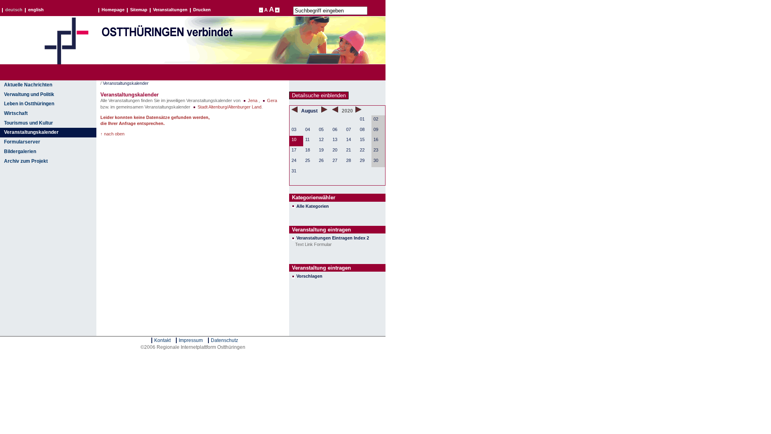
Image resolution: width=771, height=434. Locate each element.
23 (375, 149)
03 (294, 129)
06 (334, 129)
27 (334, 160)
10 (294, 139)
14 (348, 139)
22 (362, 149)
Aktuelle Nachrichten (28, 85)
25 (307, 160)
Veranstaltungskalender (31, 132)
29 (362, 160)
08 (362, 129)
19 (321, 149)
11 (307, 139)
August (310, 111)
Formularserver (22, 142)
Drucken (202, 10)
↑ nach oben (112, 133)
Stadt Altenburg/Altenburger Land (229, 106)
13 (334, 139)
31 (294, 170)
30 (375, 160)
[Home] (66, 62)
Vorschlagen (309, 276)
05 (321, 129)
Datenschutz (224, 340)
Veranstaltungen (170, 10)
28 (348, 160)
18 (307, 149)
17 (294, 149)
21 (348, 149)
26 (321, 160)
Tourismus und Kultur (28, 123)
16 (375, 139)
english (36, 10)
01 (362, 119)
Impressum (191, 340)
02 (375, 119)
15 (362, 139)
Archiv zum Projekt (26, 161)
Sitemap (138, 10)
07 (348, 129)
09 (375, 129)
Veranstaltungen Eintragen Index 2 (332, 237)
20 (334, 149)
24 (294, 160)
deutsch (13, 10)
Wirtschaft (16, 113)
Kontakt (162, 340)
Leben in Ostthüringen (29, 103)
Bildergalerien (20, 151)
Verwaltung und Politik (29, 94)
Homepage (113, 10)
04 (307, 129)
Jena (252, 100)
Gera (272, 100)
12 (321, 139)
